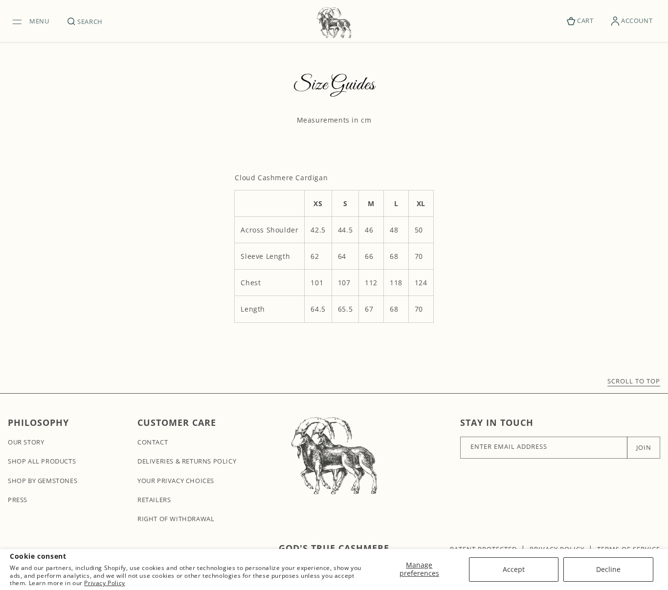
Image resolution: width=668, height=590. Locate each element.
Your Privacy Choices (175, 480)
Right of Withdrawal (175, 518)
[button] (33, 21)
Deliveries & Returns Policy (186, 461)
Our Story (26, 442)
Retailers (154, 499)
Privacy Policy (104, 583)
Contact (152, 442)
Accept (514, 569)
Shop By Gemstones (42, 480)
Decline (608, 569)
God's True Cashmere (334, 548)
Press (17, 499)
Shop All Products (42, 461)
